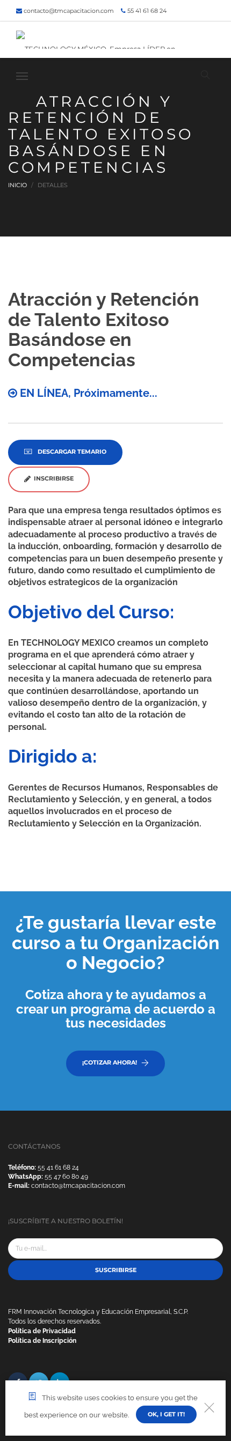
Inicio (17, 185)
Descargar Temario (71, 451)
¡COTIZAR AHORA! (109, 1062)
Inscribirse (52, 478)
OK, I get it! (166, 1414)
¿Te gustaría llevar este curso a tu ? (116, 942)
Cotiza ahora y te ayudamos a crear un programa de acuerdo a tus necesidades (115, 1009)
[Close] (209, 1408)
